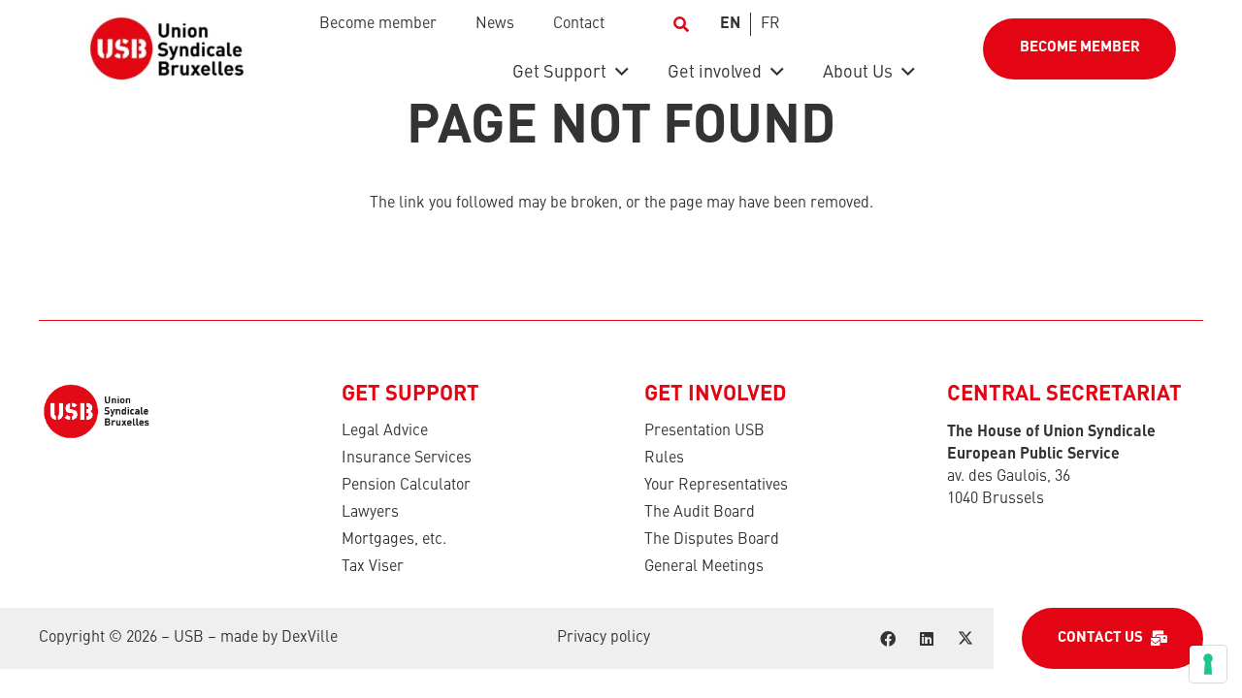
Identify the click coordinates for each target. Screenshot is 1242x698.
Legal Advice (385, 431)
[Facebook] (887, 638)
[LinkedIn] (926, 638)
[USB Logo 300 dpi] (166, 48)
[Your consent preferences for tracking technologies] (1208, 664)
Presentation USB (704, 431)
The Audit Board (699, 513)
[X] (965, 638)
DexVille (309, 638)
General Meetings (704, 567)
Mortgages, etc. (394, 540)
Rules (664, 458)
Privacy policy (603, 638)
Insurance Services (407, 458)
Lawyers (370, 513)
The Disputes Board (711, 540)
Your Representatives (716, 485)
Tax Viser (373, 567)
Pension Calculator (406, 485)
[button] (681, 24)
